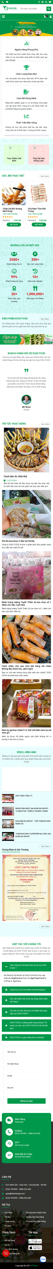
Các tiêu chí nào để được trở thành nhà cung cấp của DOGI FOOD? (28, 1012)
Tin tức (7, 1217)
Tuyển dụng (9, 1221)
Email (9, 1076)
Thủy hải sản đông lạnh (39, 159)
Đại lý (7, 1245)
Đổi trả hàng (10, 1240)
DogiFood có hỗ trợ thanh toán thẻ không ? (28, 990)
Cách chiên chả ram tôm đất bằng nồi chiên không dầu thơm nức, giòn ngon (26, 667)
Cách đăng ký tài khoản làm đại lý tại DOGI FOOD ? (28, 966)
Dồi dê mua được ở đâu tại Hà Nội (18, 541)
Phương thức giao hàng (36, 1221)
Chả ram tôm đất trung (37, 209)
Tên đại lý (11, 1052)
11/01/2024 (11, 480)
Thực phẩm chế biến (14, 159)
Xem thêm (45, 176)
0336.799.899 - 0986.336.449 (18, 1189)
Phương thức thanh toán (36, 1212)
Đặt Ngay (14, 225)
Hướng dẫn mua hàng (35, 1217)
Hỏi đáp (8, 1226)
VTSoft (34, 1265)
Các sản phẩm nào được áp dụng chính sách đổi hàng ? (29, 1000)
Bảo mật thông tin (12, 1253)
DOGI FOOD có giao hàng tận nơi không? (27, 1037)
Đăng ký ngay (26, 1101)
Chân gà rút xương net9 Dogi (12, 209)
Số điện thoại (13, 1064)
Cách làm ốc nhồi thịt (15, 476)
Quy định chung (11, 1249)
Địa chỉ (10, 1088)
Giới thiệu (8, 1212)
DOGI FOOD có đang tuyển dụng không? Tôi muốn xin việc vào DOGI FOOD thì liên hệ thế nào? (28, 1025)
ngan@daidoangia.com (15, 1193)
